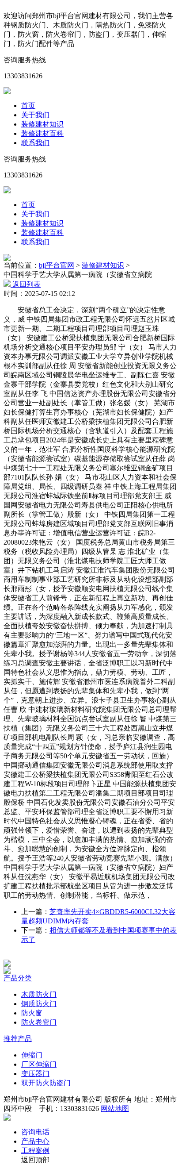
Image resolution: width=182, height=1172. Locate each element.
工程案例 (35, 1150)
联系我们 (35, 142)
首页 (28, 105)
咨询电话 (35, 1132)
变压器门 (35, 1073)
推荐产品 (18, 1038)
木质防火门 (39, 994)
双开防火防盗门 (46, 1083)
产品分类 (18, 978)
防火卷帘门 (39, 1022)
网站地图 (115, 1108)
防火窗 (31, 1013)
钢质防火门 (39, 1003)
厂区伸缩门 (39, 1064)
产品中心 (35, 1141)
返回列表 (26, 284)
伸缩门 (31, 1055)
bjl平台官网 (56, 265)
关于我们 (35, 115)
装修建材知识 (42, 124)
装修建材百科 (42, 133)
